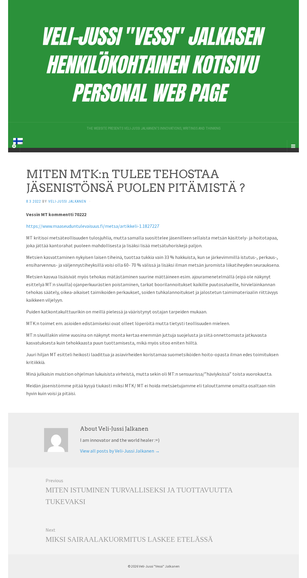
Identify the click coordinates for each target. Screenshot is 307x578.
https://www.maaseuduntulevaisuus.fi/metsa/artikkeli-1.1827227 (92, 226)
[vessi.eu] (153, 61)
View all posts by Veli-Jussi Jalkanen (120, 451)
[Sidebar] (14, 146)
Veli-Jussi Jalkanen (67, 201)
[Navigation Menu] (293, 146)
